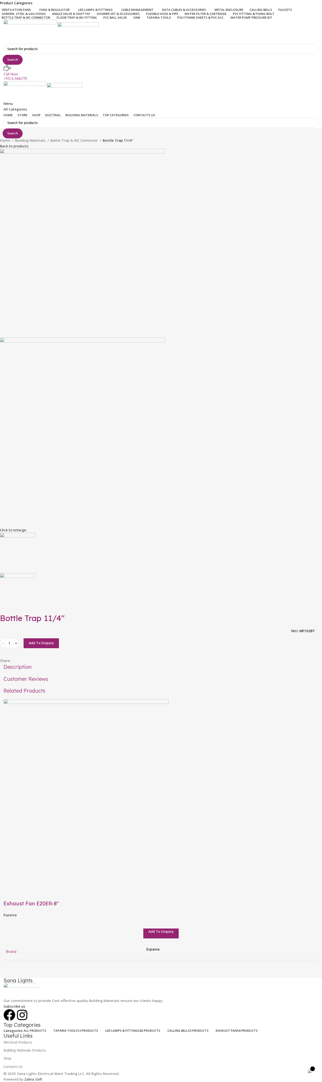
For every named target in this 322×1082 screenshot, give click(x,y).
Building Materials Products (25, 1050)
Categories (13, 1030)
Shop (7, 1058)
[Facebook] (9, 1015)
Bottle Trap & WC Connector (74, 140)
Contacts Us (13, 1066)
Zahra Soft (33, 1079)
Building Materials (30, 140)
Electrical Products (18, 1042)
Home (5, 140)
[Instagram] (22, 1015)
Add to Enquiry (41, 643)
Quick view (9, 894)
